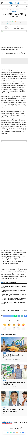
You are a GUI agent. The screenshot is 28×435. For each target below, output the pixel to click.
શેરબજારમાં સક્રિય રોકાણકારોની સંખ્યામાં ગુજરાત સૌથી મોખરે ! (13, 287)
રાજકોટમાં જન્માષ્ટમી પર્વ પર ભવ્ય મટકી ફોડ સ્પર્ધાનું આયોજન (13, 303)
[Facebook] (20, 423)
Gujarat (19, 310)
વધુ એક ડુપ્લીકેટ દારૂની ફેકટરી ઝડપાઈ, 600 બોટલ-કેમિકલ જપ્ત (13, 291)
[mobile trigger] (2, 3)
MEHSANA (24, 310)
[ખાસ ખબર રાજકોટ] (14, 3)
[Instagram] (26, 423)
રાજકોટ (4, 407)
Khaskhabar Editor (12, 27)
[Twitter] (22, 423)
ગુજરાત (14, 11)
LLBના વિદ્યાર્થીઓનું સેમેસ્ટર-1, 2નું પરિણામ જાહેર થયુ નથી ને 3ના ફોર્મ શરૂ (13, 295)
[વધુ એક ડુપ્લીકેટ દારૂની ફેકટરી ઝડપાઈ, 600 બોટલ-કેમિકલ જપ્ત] (14, 371)
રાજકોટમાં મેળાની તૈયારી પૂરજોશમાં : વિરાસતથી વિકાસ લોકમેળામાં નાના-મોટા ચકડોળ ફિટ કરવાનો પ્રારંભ (13, 299)
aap (8, 310)
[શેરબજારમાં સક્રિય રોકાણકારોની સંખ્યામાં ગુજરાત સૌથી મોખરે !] (14, 344)
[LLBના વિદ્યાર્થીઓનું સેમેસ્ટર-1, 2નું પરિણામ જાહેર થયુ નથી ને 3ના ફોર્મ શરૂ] (14, 398)
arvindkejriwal (13, 310)
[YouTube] (24, 423)
